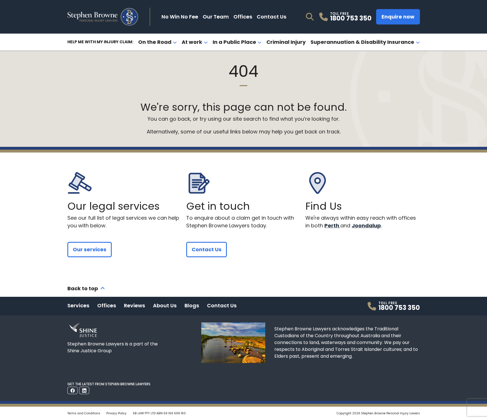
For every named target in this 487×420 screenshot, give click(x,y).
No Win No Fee (179, 16)
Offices (242, 16)
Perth (332, 225)
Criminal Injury (286, 42)
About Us (165, 305)
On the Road (154, 42)
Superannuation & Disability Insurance (362, 42)
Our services (89, 249)
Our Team (216, 16)
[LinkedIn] (84, 390)
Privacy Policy (116, 413)
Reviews (134, 305)
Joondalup (366, 225)
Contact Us (271, 16)
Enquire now (398, 16)
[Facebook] (72, 390)
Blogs (192, 305)
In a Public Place (234, 42)
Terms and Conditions (83, 413)
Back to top (82, 288)
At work (192, 42)
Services (78, 305)
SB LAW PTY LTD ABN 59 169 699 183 (159, 413)
